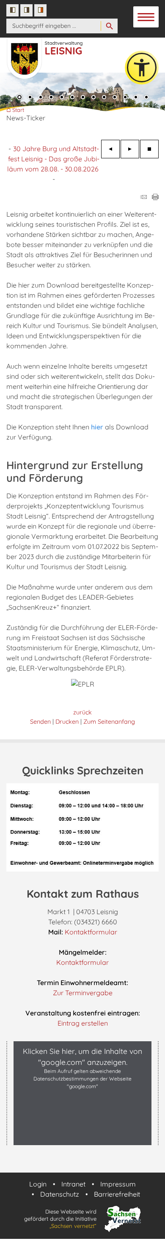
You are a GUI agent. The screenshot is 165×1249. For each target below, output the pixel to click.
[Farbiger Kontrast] (40, 10)
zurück (82, 712)
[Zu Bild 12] (135, 98)
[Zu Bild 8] (93, 98)
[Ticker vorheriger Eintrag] (110, 149)
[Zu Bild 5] (61, 98)
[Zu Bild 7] (83, 98)
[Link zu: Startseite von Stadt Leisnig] (55, 54)
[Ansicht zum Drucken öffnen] (155, 197)
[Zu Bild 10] (114, 98)
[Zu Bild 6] (72, 98)
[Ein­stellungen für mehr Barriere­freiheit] (142, 67)
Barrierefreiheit (117, 1194)
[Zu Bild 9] (104, 98)
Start (18, 110)
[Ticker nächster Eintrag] (130, 149)
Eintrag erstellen (83, 1023)
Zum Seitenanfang (109, 721)
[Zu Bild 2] (30, 98)
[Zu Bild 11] (125, 98)
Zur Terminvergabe (83, 992)
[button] (82, 1136)
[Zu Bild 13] (146, 98)
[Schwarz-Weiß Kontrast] (12, 10)
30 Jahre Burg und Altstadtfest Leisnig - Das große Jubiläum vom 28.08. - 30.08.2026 (53, 158)
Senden (40, 721)
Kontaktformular (91, 932)
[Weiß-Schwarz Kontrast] (26, 10)
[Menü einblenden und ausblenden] (146, 17)
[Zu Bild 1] (19, 98)
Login (38, 1184)
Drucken (67, 721)
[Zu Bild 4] (51, 98)
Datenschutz (59, 1194)
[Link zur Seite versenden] (143, 197)
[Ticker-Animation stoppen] (149, 149)
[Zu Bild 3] (40, 98)
